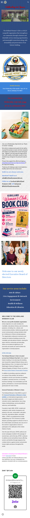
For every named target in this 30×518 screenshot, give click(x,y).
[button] (2, 2)
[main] (15, 7)
